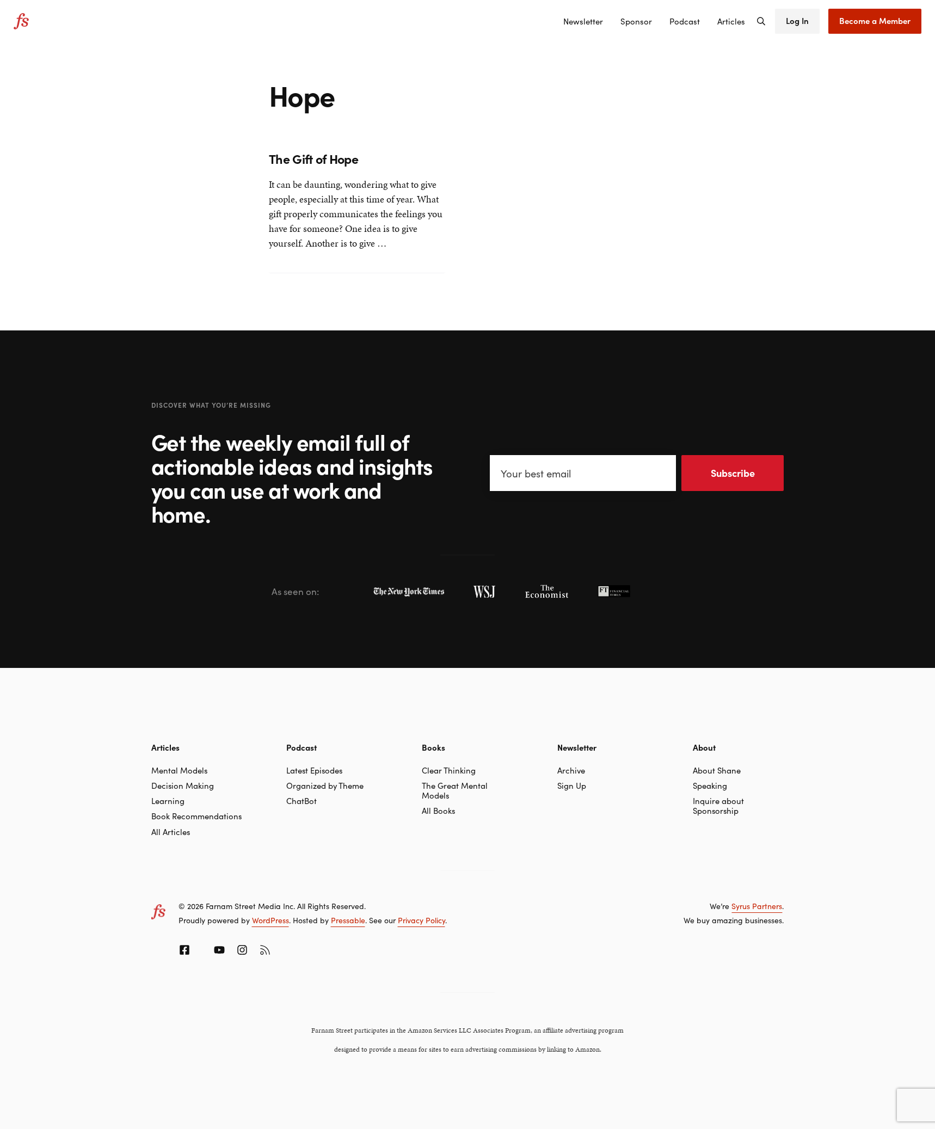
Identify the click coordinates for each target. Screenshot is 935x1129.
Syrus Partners (756, 905)
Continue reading (305, 244)
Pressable (348, 920)
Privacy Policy (421, 920)
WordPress (270, 920)
